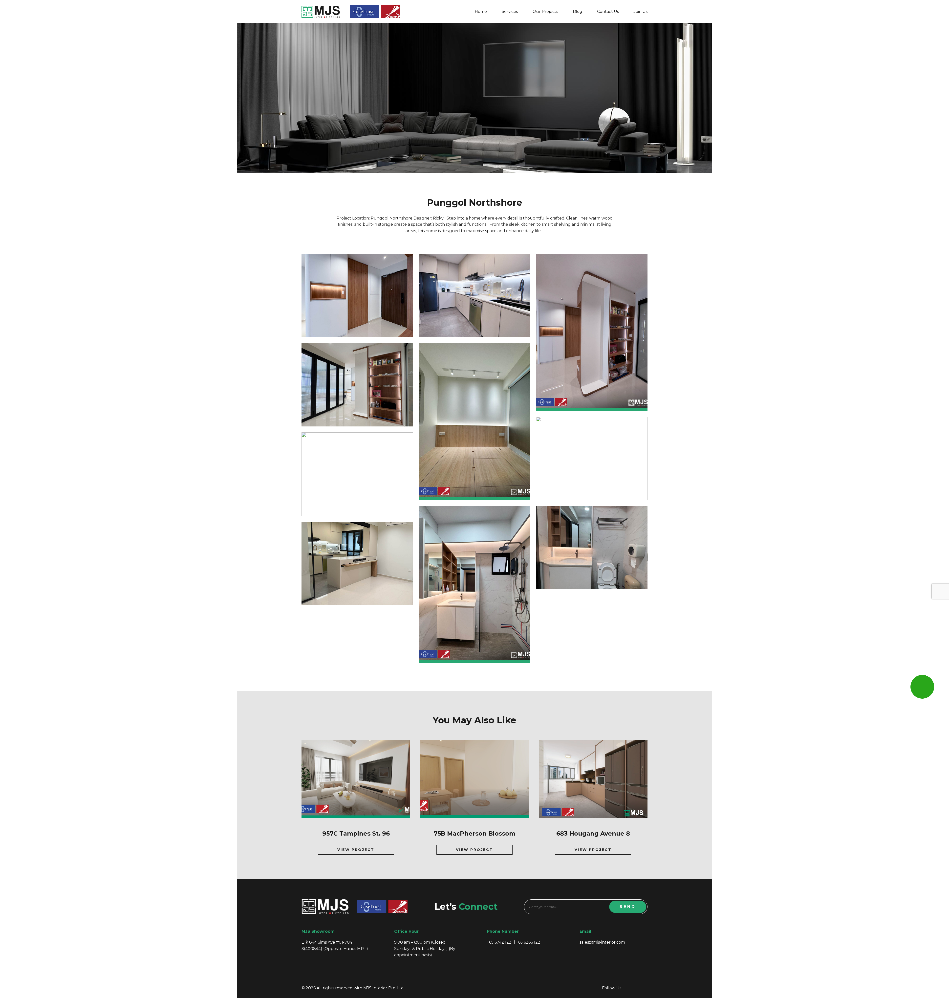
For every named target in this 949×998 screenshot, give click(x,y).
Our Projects (545, 11)
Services (510, 11)
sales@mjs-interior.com (602, 942)
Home (481, 11)
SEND (628, 906)
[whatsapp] (922, 687)
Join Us (640, 11)
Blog (577, 11)
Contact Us (608, 11)
